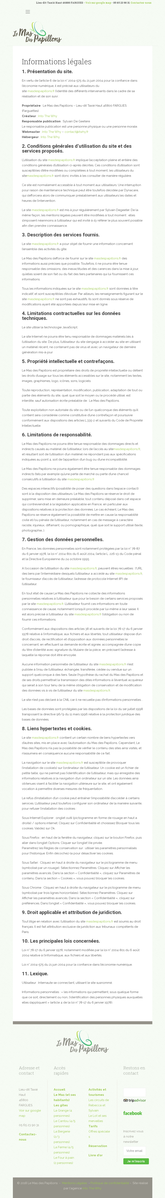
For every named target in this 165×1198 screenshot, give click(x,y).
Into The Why (47, 116)
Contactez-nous (141, 2)
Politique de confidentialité (110, 1183)
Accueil (59, 1089)
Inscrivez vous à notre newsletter (133, 1136)
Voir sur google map (98, 2)
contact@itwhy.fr (76, 132)
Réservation (98, 1146)
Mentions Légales (74, 1183)
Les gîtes (61, 1105)
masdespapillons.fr (41, 91)
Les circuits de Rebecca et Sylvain (99, 1105)
